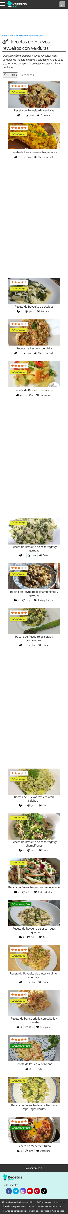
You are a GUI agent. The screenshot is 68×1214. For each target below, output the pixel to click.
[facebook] (9, 1191)
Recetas (5, 36)
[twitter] (16, 1191)
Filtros (13, 75)
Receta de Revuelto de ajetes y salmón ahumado (34, 975)
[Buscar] (63, 4)
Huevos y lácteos (19, 36)
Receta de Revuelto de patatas (34, 390)
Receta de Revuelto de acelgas (34, 307)
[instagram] (23, 1191)
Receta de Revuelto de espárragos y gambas (34, 549)
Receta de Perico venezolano (34, 1064)
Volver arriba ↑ (34, 1168)
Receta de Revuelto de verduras (34, 110)
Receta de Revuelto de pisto (34, 348)
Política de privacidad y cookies (19, 1206)
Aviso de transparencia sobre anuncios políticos (27, 1211)
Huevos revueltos (36, 36)
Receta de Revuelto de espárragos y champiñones (34, 844)
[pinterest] (37, 1191)
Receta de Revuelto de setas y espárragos (34, 638)
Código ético (58, 1211)
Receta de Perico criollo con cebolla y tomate (34, 1020)
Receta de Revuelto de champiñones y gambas (34, 593)
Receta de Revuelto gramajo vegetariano (34, 887)
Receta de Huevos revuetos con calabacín (34, 799)
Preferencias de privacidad (49, 1206)
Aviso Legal (59, 1202)
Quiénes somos (44, 1202)
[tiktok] (44, 1191)
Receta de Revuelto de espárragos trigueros (34, 930)
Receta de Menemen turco (34, 1146)
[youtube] (30, 1191)
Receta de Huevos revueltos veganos (34, 152)
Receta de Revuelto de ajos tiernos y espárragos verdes (34, 1107)
